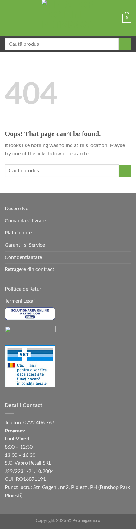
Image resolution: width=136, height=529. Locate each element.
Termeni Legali (20, 300)
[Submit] (125, 44)
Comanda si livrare (25, 220)
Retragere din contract (29, 269)
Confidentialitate (23, 257)
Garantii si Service (25, 245)
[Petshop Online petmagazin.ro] (68, 18)
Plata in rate (18, 232)
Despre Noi (17, 208)
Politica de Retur (23, 288)
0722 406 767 (38, 422)
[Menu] (8, 18)
